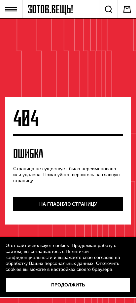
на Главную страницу (68, 204)
